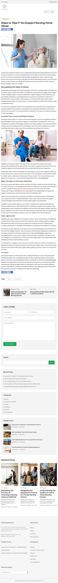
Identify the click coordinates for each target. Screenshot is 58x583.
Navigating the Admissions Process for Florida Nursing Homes (28, 493)
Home (32, 528)
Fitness (6, 404)
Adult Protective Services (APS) (26, 189)
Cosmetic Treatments (10, 402)
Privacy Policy (4, 2)
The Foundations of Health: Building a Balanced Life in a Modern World (22, 384)
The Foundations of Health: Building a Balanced (26, 447)
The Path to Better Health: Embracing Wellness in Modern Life (20, 386)
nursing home (22, 90)
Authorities (17, 279)
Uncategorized (8, 412)
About (32, 531)
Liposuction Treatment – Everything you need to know (18, 376)
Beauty (6, 399)
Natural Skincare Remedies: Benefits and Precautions (42, 293)
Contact (32, 534)
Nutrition (6, 409)
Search (5, 357)
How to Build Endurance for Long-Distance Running (17, 381)
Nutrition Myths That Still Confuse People (15, 378)
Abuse (9, 279)
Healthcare (5, 19)
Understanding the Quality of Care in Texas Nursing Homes (18, 293)
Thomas (5, 488)
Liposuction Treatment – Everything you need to (26, 424)
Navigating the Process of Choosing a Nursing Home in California (9, 493)
